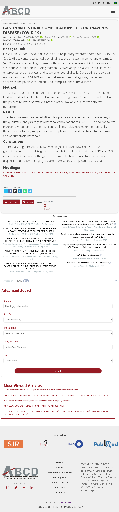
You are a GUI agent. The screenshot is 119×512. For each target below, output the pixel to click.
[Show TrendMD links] (116, 280)
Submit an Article (59, 482)
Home (59, 462)
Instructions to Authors (59, 472)
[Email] (15, 191)
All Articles (59, 487)
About (59, 467)
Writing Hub (59, 477)
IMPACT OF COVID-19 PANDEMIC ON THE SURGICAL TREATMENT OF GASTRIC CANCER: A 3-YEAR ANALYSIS (30, 239)
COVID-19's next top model (87, 255)
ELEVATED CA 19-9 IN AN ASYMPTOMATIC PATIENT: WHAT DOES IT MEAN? (34, 406)
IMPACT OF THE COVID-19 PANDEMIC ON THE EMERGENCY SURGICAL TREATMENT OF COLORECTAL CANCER (30, 230)
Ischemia (91, 172)
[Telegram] (30, 191)
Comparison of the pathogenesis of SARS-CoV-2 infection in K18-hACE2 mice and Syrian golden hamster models (89, 246)
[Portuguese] (115, 2)
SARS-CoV (9, 176)
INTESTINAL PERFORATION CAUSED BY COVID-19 (31, 221)
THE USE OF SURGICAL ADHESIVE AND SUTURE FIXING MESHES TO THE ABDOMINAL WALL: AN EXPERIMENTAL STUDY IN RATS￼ (56, 395)
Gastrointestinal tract (51, 172)
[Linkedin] (20, 191)
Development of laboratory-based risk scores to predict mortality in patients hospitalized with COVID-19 (89, 235)
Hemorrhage (76, 172)
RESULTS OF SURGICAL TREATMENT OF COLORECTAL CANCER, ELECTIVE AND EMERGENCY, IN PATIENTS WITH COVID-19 (30, 266)
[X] (6, 191)
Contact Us (59, 492)
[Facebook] (10, 191)
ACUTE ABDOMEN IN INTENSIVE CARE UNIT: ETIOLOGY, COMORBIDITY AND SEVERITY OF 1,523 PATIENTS (30, 252)
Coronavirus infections (19, 172)
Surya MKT (67, 502)
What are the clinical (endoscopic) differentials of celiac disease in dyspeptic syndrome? (41, 390)
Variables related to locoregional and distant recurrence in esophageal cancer (37, 400)
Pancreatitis (106, 172)
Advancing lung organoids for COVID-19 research (88, 263)
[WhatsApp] (25, 191)
